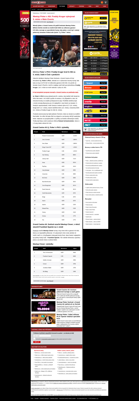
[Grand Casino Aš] (95, 49)
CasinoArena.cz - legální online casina (66, 355)
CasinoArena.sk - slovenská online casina (67, 371)
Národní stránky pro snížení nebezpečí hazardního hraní (89, 395)
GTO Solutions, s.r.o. (94, 398)
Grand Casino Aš (48, 9)
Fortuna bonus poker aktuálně (92, 153)
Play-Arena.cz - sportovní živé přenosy (66, 364)
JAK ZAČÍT (33, 9)
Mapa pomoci (73, 395)
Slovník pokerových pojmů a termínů (94, 172)
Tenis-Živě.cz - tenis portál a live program (44, 362)
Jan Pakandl (50, 22)
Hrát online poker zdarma (91, 190)
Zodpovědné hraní (90, 383)
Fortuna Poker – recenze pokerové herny (95, 143)
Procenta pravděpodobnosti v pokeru (94, 165)
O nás (32, 398)
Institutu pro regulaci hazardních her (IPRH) (62, 383)
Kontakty (37, 398)
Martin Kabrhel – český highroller (93, 224)
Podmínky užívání (54, 398)
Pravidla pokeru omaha (91, 177)
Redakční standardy (44, 398)
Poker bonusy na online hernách (93, 192)
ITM (60, 101)
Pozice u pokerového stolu (92, 175)
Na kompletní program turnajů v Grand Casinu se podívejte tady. (56, 92)
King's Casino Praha (90, 209)
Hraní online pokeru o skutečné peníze (94, 194)
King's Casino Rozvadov (91, 207)
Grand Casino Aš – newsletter (92, 214)
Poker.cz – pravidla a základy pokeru (66, 352)
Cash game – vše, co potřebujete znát (94, 170)
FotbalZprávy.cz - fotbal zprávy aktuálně (43, 357)
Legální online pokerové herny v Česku (94, 187)
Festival (35, 230)
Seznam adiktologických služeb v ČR (62, 395)
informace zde (60, 390)
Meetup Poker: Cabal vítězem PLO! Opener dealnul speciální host (68, 316)
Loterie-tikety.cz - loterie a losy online (66, 360)
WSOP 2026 (88, 216)
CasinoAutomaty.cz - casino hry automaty (67, 362)
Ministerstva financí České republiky (89, 381)
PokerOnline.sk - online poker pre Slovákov (67, 373)
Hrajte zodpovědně (36, 275)
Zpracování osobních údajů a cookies (67, 398)
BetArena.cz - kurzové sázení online (43, 352)
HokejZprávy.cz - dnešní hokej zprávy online (44, 360)
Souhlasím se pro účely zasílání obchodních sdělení (53, 339)
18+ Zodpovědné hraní (82, 398)
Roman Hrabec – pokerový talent (93, 219)
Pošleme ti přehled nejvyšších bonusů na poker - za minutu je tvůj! (53, 333)
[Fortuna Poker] (114, 58)
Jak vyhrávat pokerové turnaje (92, 168)
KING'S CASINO (40, 9)
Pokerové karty (89, 204)
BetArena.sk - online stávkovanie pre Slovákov (45, 368)
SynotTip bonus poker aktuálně (93, 150)
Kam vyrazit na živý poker (91, 202)
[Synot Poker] (25, 58)
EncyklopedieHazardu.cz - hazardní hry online (68, 357)
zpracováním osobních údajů (48, 339)
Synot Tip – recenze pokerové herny (94, 140)
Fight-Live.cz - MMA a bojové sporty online (44, 355)
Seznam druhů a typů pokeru (92, 180)
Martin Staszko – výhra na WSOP (93, 221)
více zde (62, 277)
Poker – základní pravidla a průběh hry (94, 160)
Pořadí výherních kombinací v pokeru (94, 163)
